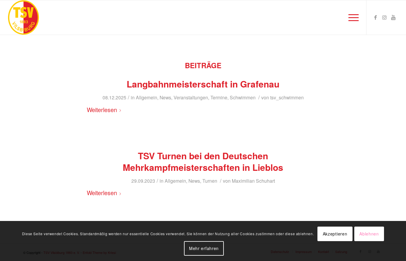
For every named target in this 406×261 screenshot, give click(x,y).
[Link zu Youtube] (393, 17)
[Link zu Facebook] (375, 17)
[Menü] (351, 17)
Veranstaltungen (191, 97)
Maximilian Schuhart (253, 180)
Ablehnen (369, 234)
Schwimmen (243, 97)
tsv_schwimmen (287, 97)
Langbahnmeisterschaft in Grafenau (203, 83)
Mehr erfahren (204, 248)
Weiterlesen (102, 110)
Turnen (209, 180)
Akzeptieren (335, 234)
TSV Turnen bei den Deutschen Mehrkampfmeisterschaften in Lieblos (203, 161)
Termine (218, 97)
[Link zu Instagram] (384, 17)
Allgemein (146, 97)
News (165, 97)
